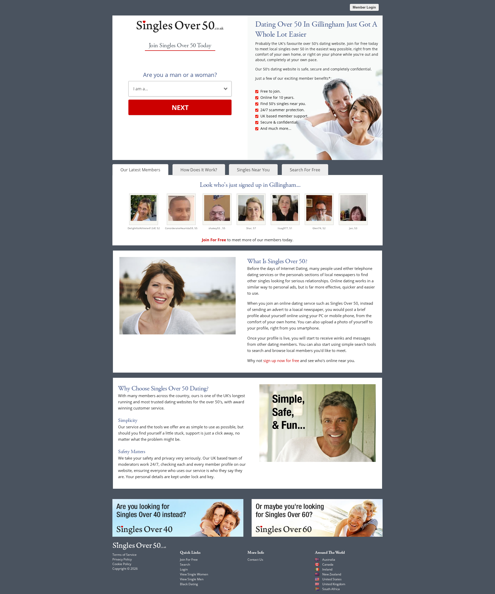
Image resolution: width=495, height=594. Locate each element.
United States (332, 579)
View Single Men (191, 579)
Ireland (327, 569)
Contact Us (255, 559)
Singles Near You (253, 170)
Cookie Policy (121, 564)
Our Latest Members (140, 170)
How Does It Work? (198, 170)
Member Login (364, 7)
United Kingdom (333, 584)
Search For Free (305, 170)
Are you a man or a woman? (180, 74)
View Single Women (194, 574)
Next (180, 107)
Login (184, 569)
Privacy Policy (122, 559)
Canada (327, 564)
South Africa (331, 589)
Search (185, 564)
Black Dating (189, 584)
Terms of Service (124, 554)
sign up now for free (281, 360)
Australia (328, 559)
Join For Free (189, 559)
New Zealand (331, 574)
